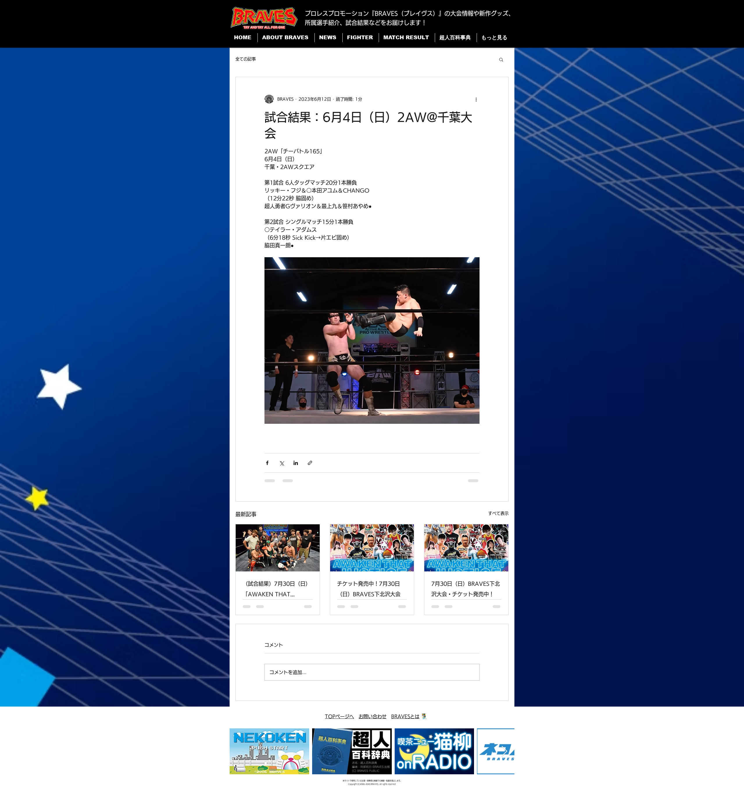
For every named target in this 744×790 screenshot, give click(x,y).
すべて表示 (498, 513)
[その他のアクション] (476, 99)
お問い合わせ (373, 716)
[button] (501, 59)
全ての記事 (245, 59)
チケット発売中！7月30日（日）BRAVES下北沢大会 (368, 589)
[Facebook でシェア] (267, 463)
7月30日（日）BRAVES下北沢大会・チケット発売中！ (465, 589)
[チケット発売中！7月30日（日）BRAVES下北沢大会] (372, 547)
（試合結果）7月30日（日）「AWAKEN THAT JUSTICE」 (277, 590)
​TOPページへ (339, 716)
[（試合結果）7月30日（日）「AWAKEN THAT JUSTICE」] (278, 547)
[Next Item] (504, 751)
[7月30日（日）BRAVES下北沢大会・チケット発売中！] (466, 547)
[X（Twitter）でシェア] (281, 463)
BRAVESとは (405, 716)
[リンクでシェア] (310, 463)
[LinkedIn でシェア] (295, 463)
